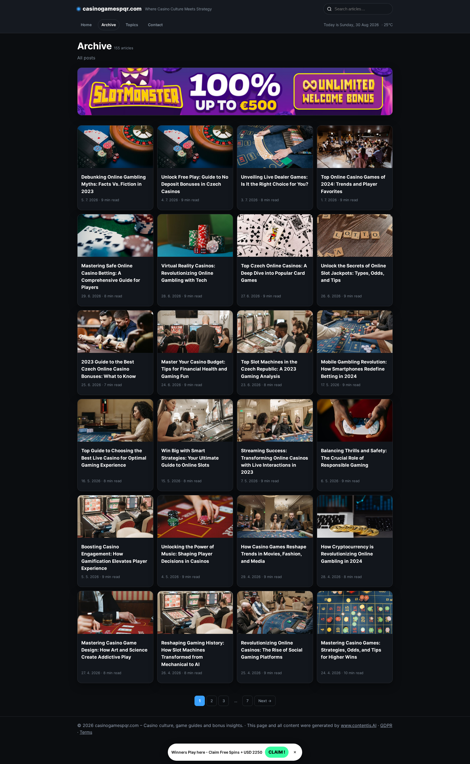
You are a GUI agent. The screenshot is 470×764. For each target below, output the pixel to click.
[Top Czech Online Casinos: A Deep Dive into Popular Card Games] (275, 260)
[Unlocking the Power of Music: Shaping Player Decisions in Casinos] (195, 541)
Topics (132, 24)
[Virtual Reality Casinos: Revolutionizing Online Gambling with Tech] (195, 260)
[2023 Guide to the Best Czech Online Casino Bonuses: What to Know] (115, 352)
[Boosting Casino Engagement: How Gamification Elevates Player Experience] (115, 541)
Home (86, 24)
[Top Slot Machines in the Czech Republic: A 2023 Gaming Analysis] (275, 352)
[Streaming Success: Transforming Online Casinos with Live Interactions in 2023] (275, 445)
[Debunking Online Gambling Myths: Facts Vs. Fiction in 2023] (115, 168)
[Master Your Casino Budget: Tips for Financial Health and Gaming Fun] (195, 352)
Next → (264, 700)
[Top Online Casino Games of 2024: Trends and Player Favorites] (355, 168)
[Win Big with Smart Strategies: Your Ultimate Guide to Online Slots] (195, 445)
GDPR (386, 725)
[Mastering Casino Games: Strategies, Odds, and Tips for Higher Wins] (355, 637)
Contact (155, 24)
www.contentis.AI (358, 725)
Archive (108, 24)
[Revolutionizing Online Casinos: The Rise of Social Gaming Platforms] (275, 637)
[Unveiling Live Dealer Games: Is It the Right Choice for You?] (275, 168)
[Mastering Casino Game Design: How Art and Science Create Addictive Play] (115, 637)
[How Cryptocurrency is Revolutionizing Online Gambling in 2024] (355, 541)
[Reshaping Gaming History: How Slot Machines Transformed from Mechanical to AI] (195, 637)
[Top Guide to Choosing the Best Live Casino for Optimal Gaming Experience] (115, 445)
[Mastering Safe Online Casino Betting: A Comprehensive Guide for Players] (115, 260)
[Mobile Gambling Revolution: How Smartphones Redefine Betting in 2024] (355, 352)
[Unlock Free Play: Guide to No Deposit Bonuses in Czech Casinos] (195, 168)
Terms (86, 732)
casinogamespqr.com (112, 8)
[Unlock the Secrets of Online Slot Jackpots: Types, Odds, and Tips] (355, 260)
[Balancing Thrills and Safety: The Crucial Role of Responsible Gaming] (355, 445)
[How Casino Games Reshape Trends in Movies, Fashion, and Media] (275, 541)
